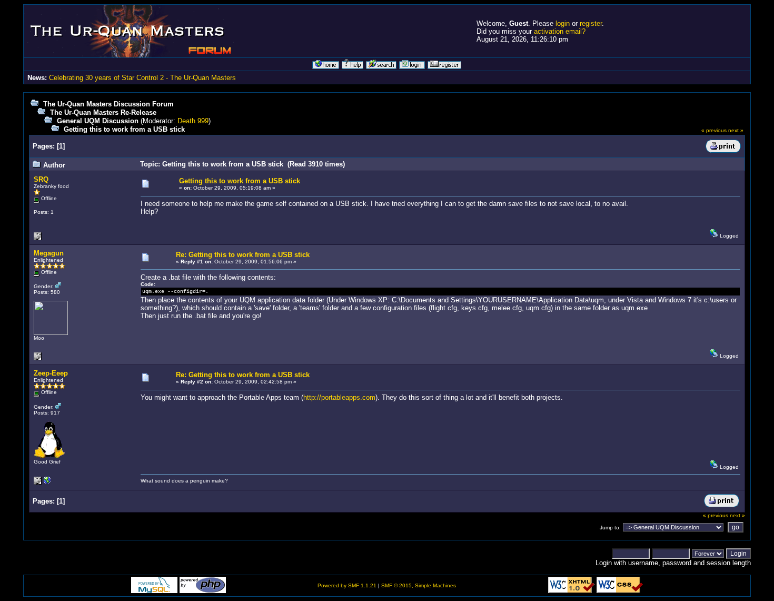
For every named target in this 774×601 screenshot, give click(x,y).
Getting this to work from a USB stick (124, 129)
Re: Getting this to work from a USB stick (243, 255)
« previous (714, 130)
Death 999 (193, 121)
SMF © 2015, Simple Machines (418, 585)
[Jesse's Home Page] (47, 483)
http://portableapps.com (339, 397)
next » (735, 130)
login (562, 23)
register (591, 23)
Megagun (49, 253)
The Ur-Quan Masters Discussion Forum (108, 104)
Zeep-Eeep (51, 373)
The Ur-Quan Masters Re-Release (103, 112)
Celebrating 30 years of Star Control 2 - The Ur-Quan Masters (142, 78)
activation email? (560, 31)
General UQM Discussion (97, 121)
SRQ (41, 179)
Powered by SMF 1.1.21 (346, 585)
